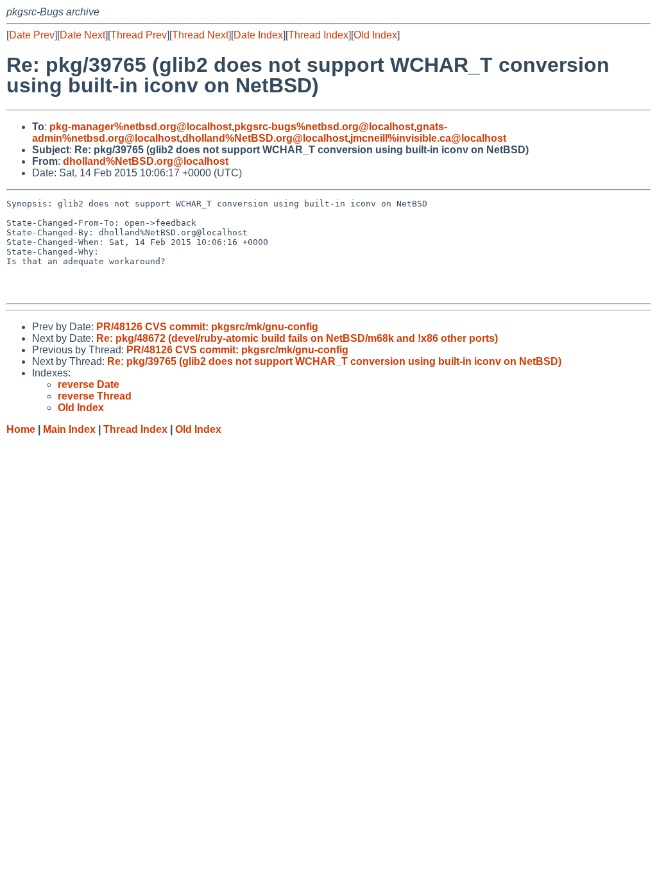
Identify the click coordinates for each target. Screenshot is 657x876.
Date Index (258, 34)
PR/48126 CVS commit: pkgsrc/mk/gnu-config (207, 326)
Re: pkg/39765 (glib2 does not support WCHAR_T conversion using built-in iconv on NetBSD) (334, 361)
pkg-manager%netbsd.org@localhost (140, 126)
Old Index (375, 34)
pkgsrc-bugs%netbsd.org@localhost (324, 126)
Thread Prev (138, 34)
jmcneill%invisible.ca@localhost (428, 138)
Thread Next (200, 34)
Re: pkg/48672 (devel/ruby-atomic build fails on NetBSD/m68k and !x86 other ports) (297, 338)
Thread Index (318, 34)
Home (20, 429)
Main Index (69, 429)
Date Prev (32, 34)
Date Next (82, 34)
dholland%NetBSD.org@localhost (265, 138)
